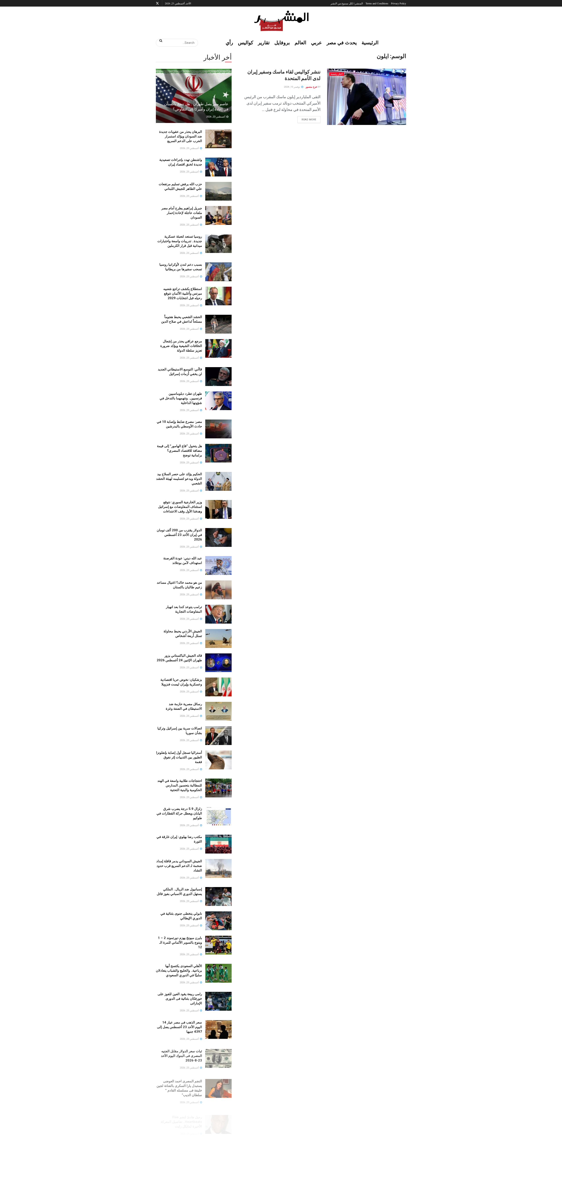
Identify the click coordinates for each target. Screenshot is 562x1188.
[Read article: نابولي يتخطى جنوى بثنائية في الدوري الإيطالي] (218, 920)
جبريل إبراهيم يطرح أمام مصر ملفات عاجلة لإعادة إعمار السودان (181, 212)
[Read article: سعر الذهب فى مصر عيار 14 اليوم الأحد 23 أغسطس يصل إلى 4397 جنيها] (218, 1029)
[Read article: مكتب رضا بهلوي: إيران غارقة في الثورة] (218, 844)
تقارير (264, 42)
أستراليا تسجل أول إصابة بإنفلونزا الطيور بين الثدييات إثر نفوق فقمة (179, 757)
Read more (306, 118)
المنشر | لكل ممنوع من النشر (347, 3)
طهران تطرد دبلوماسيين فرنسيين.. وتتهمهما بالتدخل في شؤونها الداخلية (181, 398)
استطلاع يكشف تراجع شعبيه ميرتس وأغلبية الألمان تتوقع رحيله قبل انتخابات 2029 (182, 293)
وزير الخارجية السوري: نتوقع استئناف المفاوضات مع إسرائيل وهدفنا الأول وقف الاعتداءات (180, 506)
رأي (229, 42)
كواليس (245, 42)
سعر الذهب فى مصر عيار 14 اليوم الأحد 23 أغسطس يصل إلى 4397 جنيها (179, 1026)
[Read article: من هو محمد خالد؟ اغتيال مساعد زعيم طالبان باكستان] (218, 589)
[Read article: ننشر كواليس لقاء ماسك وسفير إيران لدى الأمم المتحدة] (366, 97)
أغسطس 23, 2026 (216, 116)
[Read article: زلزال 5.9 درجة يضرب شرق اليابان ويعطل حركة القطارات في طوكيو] (218, 816)
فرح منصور (311, 86)
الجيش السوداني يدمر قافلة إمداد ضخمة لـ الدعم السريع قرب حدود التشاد (179, 865)
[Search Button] (159, 40)
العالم (300, 42)
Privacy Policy (398, 3)
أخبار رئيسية (337, 74)
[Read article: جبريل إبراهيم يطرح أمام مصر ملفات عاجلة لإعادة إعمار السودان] (218, 215)
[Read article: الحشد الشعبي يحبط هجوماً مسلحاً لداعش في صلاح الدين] (218, 324)
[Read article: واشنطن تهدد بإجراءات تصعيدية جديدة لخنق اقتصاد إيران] (218, 167)
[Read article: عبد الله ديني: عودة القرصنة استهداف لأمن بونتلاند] (218, 565)
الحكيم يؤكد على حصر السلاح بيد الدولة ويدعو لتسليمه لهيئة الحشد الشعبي (179, 478)
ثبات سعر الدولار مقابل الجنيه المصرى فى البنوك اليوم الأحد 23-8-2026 (181, 1055)
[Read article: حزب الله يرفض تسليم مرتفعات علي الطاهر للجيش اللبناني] (218, 191)
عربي (316, 42)
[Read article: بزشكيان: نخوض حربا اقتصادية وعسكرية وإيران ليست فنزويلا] (218, 687)
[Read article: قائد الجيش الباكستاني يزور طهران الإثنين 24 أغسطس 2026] (218, 662)
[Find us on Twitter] (157, 3)
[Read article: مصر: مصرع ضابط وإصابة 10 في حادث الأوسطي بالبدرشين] (218, 429)
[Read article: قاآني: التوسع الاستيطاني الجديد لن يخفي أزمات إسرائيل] (218, 376)
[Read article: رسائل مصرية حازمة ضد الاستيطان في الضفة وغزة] (218, 711)
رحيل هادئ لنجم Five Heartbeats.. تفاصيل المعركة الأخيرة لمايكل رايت (181, 1115)
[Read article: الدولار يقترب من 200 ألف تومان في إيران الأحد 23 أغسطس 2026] (218, 537)
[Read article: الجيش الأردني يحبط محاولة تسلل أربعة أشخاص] (218, 638)
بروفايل (282, 42)
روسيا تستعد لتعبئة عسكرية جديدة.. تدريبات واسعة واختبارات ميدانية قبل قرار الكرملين (179, 241)
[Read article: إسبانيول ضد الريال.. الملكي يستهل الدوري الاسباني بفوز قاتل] (218, 896)
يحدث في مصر (342, 42)
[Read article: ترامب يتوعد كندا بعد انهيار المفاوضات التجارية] (218, 614)
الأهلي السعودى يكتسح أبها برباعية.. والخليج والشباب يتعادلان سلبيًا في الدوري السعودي (179, 970)
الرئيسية (370, 42)
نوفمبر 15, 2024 (292, 86)
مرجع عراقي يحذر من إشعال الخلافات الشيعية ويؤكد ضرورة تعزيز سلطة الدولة (181, 345)
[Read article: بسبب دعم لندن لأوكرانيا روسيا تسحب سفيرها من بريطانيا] (218, 271)
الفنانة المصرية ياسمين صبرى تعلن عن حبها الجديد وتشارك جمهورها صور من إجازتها (181, 1143)
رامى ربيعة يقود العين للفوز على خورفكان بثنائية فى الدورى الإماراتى (180, 998)
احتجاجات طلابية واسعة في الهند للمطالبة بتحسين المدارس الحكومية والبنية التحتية (179, 785)
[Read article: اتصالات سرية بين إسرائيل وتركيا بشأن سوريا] (218, 735)
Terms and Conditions (377, 3)
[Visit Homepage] (281, 21)
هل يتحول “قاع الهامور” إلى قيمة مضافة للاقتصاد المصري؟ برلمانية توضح (179, 450)
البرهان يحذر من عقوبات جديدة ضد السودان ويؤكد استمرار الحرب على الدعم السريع (180, 136)
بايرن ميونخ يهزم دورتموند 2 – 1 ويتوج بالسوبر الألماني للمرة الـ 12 (180, 942)
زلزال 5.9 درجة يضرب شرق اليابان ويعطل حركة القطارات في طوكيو (179, 813)
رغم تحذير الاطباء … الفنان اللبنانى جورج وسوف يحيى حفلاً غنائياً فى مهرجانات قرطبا (180, 1172)
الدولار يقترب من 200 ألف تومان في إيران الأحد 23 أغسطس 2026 (179, 534)
